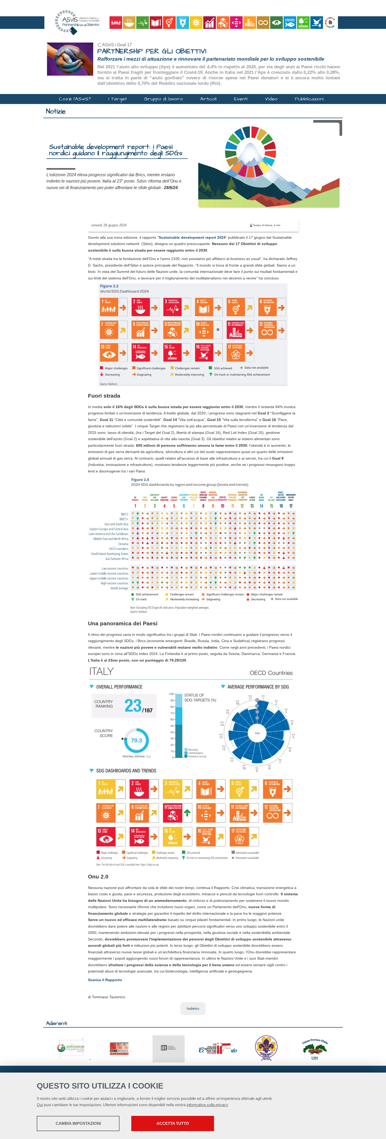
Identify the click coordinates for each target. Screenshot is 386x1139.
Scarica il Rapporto (105, 980)
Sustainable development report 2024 (192, 237)
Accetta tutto (173, 1123)
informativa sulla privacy (207, 1104)
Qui (40, 1104)
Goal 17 (124, 45)
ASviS (108, 45)
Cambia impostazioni (78, 1123)
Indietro (193, 1008)
